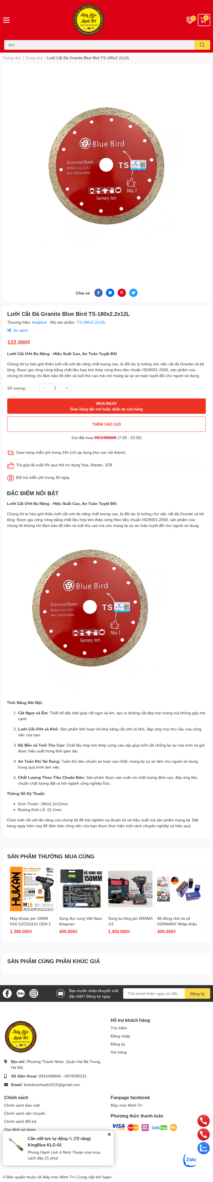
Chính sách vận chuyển (24, 1113)
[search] (202, 45)
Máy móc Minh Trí (126, 1105)
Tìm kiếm (119, 1027)
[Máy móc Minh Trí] (106, 20)
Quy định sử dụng (20, 1129)
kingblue (40, 322)
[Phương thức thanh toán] (145, 1127)
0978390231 (76, 1076)
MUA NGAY (106, 406)
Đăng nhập (120, 1036)
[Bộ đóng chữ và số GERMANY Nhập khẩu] (179, 889)
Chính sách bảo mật (22, 1105)
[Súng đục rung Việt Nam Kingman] (81, 889)
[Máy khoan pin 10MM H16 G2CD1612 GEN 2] (32, 889)
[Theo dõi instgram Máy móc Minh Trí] (33, 992)
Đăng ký (197, 993)
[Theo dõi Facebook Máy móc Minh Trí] (7, 992)
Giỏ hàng (119, 1052)
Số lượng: (16, 388)
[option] (106, 169)
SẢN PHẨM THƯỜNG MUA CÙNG (51, 856)
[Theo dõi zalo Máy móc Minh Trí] (20, 992)
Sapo (106, 1176)
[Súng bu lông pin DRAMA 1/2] (130, 889)
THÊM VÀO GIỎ (106, 424)
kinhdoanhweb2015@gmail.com (52, 1084)
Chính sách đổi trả (20, 1121)
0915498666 (105, 437)
